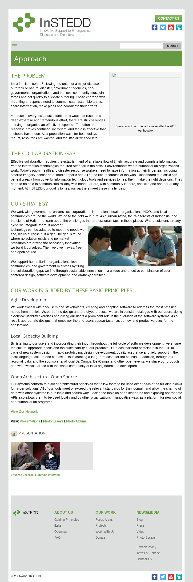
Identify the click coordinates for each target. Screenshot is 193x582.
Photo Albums (76, 421)
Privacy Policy (146, 547)
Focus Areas (104, 519)
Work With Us (105, 531)
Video (140, 531)
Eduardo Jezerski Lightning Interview (35, 475)
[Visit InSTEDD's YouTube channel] (171, 28)
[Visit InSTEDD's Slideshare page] (179, 28)
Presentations (30, 421)
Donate (100, 537)
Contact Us (168, 18)
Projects (101, 525)
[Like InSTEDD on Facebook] (154, 28)
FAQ (57, 537)
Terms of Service (148, 553)
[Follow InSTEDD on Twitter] (163, 28)
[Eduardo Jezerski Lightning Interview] (52, 456)
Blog (140, 519)
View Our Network (24, 411)
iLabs (58, 525)
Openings (60, 531)
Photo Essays (53, 421)
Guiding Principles (66, 519)
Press (141, 525)
